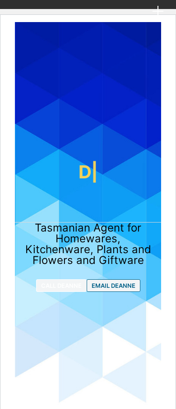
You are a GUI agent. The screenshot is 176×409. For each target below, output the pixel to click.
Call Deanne (61, 285)
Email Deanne (113, 285)
